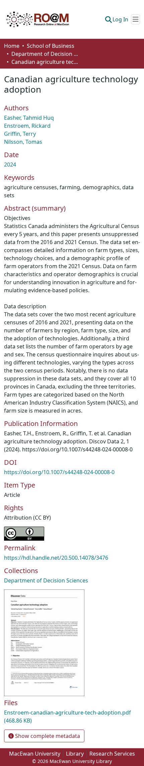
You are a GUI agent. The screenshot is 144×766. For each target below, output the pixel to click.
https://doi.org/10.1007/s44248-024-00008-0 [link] (59, 472)
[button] (37, 19)
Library (75, 753)
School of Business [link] (50, 45)
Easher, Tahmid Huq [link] (29, 117)
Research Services (112, 753)
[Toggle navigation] (135, 19)
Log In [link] (120, 19)
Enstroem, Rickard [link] (27, 125)
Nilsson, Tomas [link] (23, 141)
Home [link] (11, 45)
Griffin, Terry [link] (20, 133)
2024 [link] (10, 164)
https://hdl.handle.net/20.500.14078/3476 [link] (56, 557)
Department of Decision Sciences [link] (44, 54)
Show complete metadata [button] (47, 736)
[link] (72, 716)
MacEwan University (34, 753)
